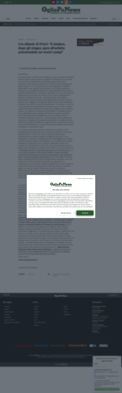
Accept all (85, 213)
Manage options (66, 213)
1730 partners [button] (40, 194)
